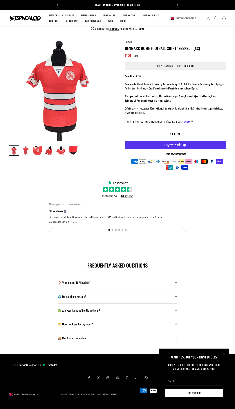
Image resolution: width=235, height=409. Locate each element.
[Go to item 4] (49, 150)
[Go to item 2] (26, 150)
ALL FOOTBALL (72, 20)
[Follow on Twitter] (98, 378)
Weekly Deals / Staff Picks (61, 15)
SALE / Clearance (93, 20)
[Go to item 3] (37, 150)
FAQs (110, 20)
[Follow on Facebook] (89, 378)
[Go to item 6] (73, 150)
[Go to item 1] (14, 150)
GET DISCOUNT (194, 393)
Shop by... (53, 20)
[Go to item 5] (61, 150)
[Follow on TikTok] (136, 378)
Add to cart (175, 134)
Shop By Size (109, 15)
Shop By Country (150, 15)
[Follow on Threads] (117, 378)
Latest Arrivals (88, 15)
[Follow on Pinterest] (127, 378)
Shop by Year (128, 15)
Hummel (128, 41)
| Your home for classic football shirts (98, 394)
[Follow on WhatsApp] (146, 378)
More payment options (175, 154)
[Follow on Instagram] (108, 378)
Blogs (123, 20)
